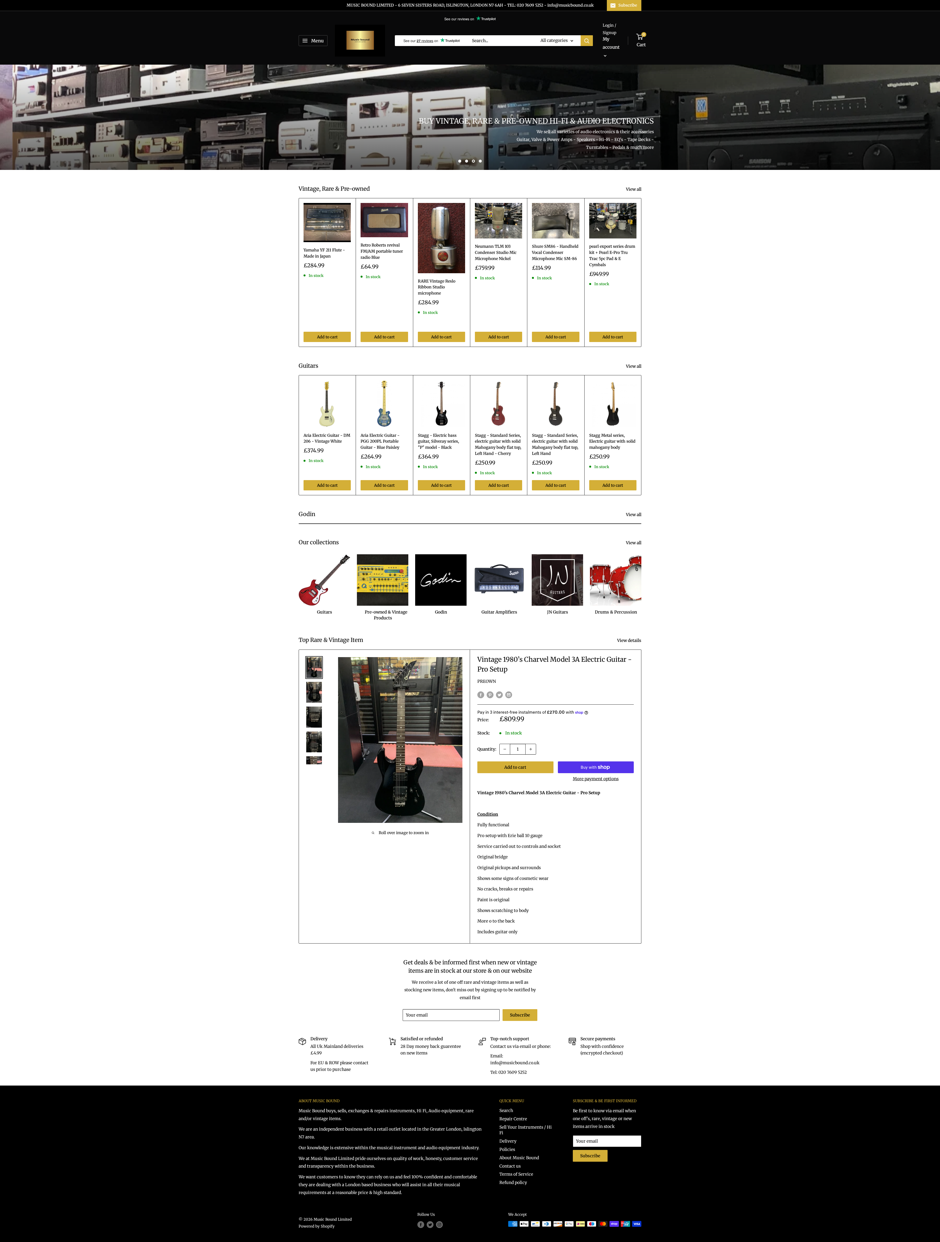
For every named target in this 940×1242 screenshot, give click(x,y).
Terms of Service (516, 1174)
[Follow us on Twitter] (430, 1224)
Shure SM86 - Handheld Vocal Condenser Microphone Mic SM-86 (555, 252)
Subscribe (627, 5)
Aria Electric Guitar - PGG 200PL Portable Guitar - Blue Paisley (380, 441)
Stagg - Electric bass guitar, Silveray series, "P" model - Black (438, 441)
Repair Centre (513, 1119)
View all (634, 189)
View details (629, 640)
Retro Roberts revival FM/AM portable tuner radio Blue (382, 251)
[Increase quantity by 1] (531, 749)
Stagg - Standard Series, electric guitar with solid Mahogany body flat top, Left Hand (555, 444)
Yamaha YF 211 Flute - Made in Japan (324, 253)
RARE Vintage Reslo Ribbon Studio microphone (436, 287)
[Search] (587, 40)
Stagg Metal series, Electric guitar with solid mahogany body (612, 441)
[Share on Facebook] (480, 694)
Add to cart (327, 336)
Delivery (508, 1141)
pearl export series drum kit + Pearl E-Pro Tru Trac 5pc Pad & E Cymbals (612, 255)
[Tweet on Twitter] (499, 694)
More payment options (596, 778)
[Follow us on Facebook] (420, 1224)
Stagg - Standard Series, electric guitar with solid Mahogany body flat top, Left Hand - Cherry (498, 444)
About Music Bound (519, 1157)
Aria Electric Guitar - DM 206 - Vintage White (327, 438)
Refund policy (513, 1182)
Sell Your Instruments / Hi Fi (525, 1130)
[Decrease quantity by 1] (505, 749)
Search (506, 1110)
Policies (507, 1149)
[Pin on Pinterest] (490, 694)
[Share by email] (508, 694)
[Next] (641, 272)
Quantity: (486, 749)
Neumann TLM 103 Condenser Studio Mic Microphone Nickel (496, 252)
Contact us (510, 1166)
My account (611, 43)
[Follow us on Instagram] (439, 1224)
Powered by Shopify (317, 1226)
